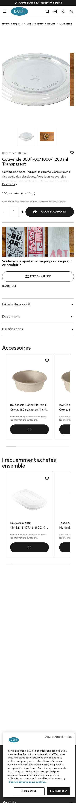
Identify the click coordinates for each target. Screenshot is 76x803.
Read (8, 184)
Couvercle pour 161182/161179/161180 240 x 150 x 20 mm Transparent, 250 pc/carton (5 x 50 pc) (28, 525)
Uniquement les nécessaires (58, 737)
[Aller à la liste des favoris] (63, 11)
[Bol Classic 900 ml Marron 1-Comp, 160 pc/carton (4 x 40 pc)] (29, 382)
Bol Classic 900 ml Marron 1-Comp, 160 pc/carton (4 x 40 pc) (29, 407)
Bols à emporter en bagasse (41, 24)
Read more (9, 286)
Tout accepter (58, 791)
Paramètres (29, 791)
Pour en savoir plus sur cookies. (27, 782)
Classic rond (65, 24)
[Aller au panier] (71, 11)
